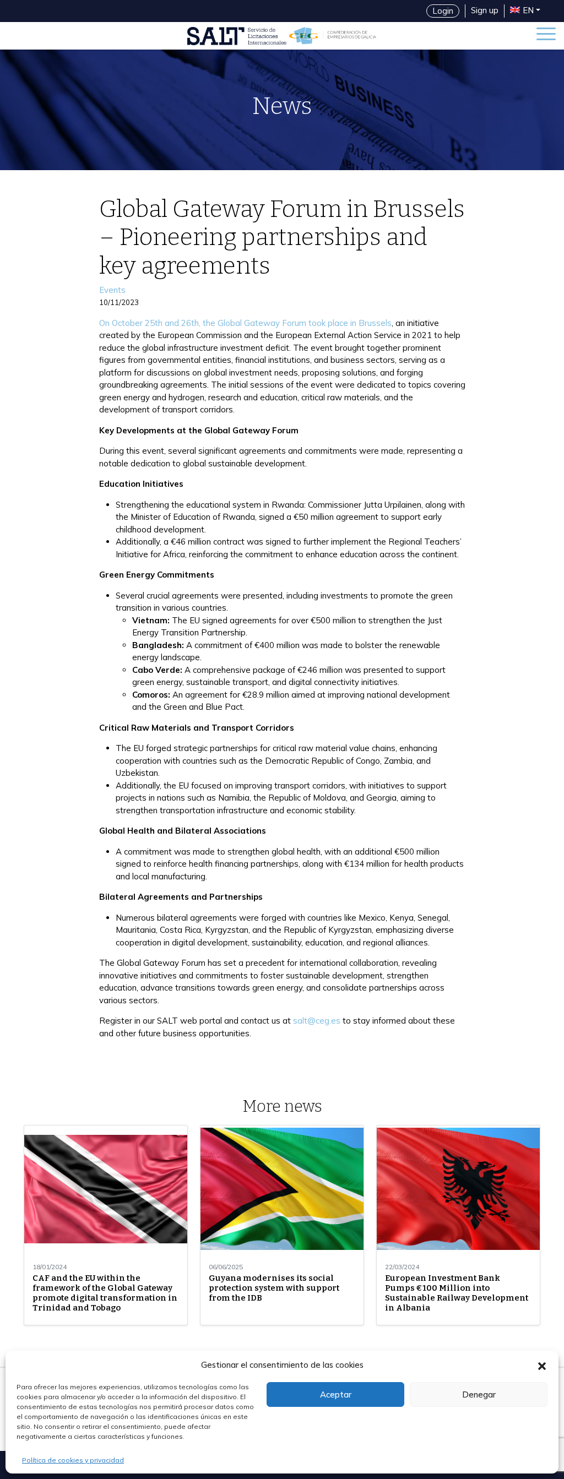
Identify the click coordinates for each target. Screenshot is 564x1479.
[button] (541, 1365)
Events (112, 290)
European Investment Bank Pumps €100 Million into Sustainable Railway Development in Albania (456, 1293)
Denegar (479, 1394)
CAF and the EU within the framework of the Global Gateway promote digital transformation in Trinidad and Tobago (104, 1293)
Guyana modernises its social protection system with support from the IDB (274, 1288)
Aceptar (335, 1394)
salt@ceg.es (316, 1020)
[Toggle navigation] (546, 36)
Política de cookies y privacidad (73, 1460)
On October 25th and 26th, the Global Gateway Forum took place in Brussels (245, 323)
